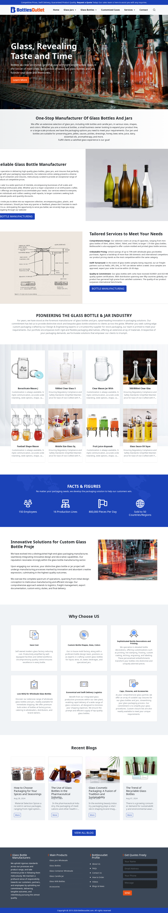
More (17, 815)
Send (127, 893)
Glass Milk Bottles (57, 881)
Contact (144, 9)
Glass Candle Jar (56, 876)
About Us (96, 864)
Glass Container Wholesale (61, 871)
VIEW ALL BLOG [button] (84, 832)
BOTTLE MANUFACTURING (108, 288)
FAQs (94, 868)
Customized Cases (110, 9)
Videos (95, 881)
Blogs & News (98, 886)
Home (56, 9)
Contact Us (97, 873)
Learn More (20, 80)
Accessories (54, 886)
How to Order (98, 877)
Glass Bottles (55, 865)
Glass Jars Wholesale (58, 860)
